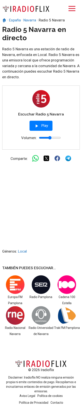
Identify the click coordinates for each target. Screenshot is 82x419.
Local (22, 251)
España (15, 20)
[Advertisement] (41, 205)
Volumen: (29, 138)
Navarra (29, 20)
